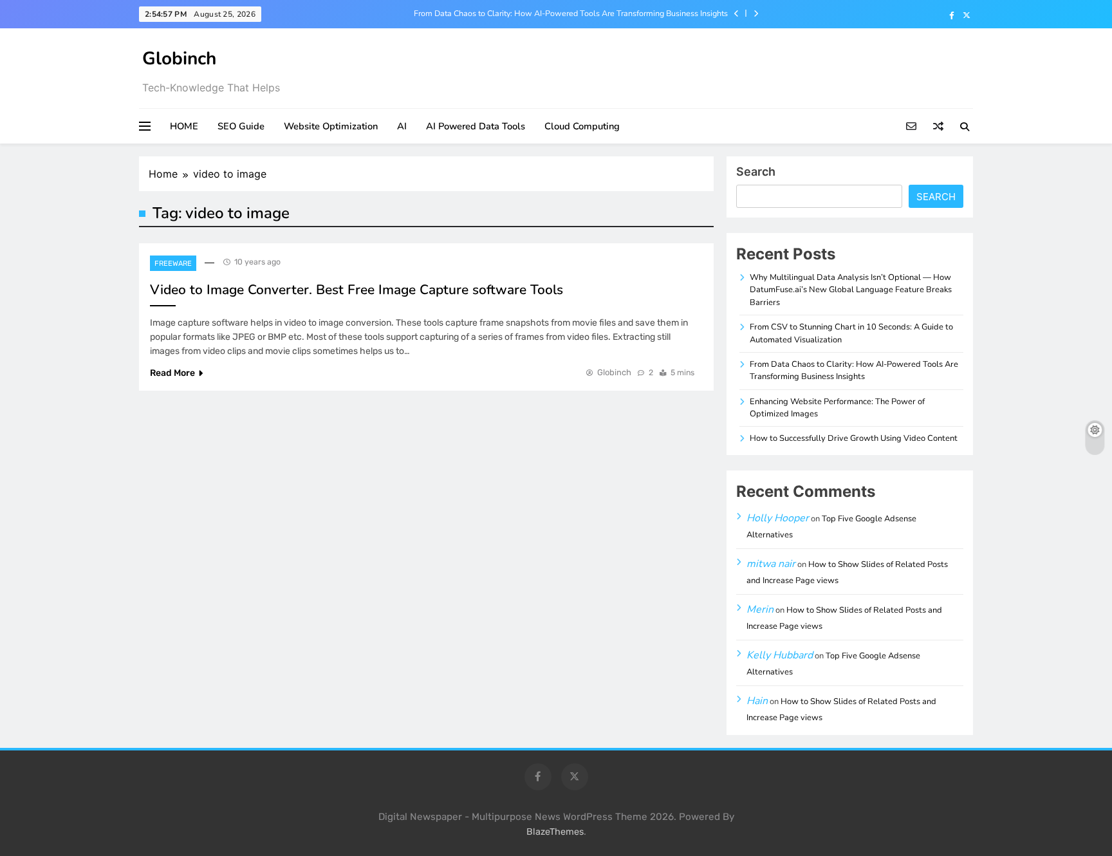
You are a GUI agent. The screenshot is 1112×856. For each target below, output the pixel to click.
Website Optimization (331, 126)
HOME (184, 126)
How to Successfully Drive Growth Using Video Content (854, 438)
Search (755, 171)
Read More (172, 373)
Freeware (173, 263)
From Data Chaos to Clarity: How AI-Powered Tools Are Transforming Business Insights (571, 13)
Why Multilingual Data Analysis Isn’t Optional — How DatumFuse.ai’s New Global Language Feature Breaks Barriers (851, 290)
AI (402, 126)
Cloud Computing (582, 126)
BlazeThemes (555, 831)
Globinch (179, 58)
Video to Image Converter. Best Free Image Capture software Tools (356, 290)
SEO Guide (241, 126)
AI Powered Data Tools (475, 126)
